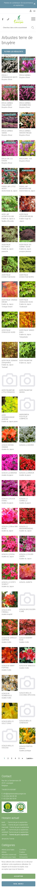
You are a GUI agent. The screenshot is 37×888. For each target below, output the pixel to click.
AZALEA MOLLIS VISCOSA (8, 747)
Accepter (18, 876)
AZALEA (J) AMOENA (9, 473)
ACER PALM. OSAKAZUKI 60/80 (8, 331)
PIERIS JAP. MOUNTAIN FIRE (25, 188)
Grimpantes (23, 857)
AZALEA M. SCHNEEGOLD (7, 695)
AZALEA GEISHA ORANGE (8, 446)
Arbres (4, 852)
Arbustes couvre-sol (9, 855)
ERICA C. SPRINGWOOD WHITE (9, 76)
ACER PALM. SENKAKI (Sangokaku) (10, 362)
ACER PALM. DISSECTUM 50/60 (8, 276)
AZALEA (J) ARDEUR (26, 473)
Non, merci (18, 884)
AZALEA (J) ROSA (8, 554)
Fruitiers (22, 852)
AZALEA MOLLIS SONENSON (25, 722)
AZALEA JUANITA (25, 582)
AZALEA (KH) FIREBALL (6, 611)
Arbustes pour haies (9, 857)
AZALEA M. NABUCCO (27, 666)
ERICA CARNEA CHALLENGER (7, 104)
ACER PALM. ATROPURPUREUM (26, 215)
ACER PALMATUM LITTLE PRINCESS (8, 391)
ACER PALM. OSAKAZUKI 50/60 (26, 301)
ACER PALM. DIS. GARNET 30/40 (25, 246)
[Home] (19, 19)
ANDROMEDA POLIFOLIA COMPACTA (24, 417)
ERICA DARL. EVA (25, 159)
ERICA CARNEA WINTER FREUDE (25, 132)
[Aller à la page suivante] (23, 758)
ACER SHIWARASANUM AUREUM (8, 417)
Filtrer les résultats (13, 51)
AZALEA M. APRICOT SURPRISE (9, 639)
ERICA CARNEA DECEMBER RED (25, 104)
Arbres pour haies (8, 850)
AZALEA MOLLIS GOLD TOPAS (8, 722)
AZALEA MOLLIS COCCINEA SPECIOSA (27, 694)
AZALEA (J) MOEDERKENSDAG (26, 528)
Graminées (23, 855)
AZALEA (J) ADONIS (26, 445)
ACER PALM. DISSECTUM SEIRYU (26, 276)
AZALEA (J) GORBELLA (23, 500)
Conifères (22, 850)
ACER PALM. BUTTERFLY (6, 246)
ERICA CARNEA (24, 75)
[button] (32, 27)
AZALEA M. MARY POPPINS (8, 667)
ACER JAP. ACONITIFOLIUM (8, 215)
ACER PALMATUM (25, 360)
